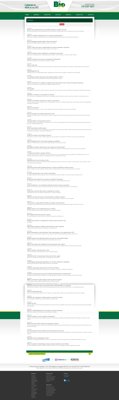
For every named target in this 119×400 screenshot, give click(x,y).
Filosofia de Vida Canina (51, 389)
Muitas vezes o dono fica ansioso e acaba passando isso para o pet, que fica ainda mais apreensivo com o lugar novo (52, 186)
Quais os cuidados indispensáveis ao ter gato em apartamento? (45, 35)
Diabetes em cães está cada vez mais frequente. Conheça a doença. (46, 197)
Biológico (33, 382)
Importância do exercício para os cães (38, 160)
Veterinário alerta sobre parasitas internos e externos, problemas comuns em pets (50, 167)
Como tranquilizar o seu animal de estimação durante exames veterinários (48, 185)
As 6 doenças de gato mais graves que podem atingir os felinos (45, 77)
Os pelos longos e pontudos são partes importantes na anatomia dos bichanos (44, 210)
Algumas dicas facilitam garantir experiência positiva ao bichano (41, 43)
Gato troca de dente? (33, 108)
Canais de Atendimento (50, 379)
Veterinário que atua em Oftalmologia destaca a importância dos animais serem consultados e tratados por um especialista (53, 72)
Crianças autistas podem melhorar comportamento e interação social (42, 228)
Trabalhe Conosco (49, 380)
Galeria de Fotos (49, 394)
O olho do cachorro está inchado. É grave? (39, 135)
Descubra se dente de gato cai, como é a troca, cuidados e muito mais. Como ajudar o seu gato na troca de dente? (51, 109)
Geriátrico (33, 391)
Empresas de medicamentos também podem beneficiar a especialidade (42, 263)
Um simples (29, 222)
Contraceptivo (34, 390)
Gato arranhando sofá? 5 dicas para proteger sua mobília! (43, 141)
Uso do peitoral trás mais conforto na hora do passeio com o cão (45, 331)
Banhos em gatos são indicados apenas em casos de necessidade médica (47, 238)
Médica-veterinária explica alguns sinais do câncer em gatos (44, 279)
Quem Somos (48, 375)
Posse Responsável (50, 388)
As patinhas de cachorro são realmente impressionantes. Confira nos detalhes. (44, 192)
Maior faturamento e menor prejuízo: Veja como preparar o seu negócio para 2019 (50, 232)
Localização (66, 376)
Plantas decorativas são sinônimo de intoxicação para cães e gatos (46, 244)
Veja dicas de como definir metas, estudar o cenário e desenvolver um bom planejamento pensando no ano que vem (52, 233)
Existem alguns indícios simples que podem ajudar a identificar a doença (43, 281)
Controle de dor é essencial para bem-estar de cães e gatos (43, 256)
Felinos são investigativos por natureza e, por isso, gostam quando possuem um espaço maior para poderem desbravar (52, 37)
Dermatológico (34, 392)
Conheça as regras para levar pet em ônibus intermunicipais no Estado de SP (49, 273)
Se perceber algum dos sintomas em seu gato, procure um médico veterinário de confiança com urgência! (50, 269)
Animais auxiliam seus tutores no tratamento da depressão (43, 59)
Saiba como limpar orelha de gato (36, 128)
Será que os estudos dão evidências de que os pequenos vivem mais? (42, 48)
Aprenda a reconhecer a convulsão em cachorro (40, 94)
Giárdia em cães (31, 303)
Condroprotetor (34, 388)
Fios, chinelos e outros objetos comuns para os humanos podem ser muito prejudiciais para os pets (48, 180)
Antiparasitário (34, 381)
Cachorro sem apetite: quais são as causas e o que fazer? (43, 100)
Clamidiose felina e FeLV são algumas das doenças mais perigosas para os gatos (44, 78)
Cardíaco (33, 384)
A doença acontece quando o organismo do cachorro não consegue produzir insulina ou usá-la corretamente (50, 198)
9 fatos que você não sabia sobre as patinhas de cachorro (43, 191)
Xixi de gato (30, 89)
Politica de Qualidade (50, 377)
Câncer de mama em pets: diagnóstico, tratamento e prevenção (45, 53)
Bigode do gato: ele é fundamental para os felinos (41, 209)
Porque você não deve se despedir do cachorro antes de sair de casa (46, 220)
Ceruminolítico (34, 385)
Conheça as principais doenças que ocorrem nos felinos (43, 268)
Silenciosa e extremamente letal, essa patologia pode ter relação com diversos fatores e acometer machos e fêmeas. (52, 54)
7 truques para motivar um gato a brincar (38, 153)
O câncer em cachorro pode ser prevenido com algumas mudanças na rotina (43, 84)
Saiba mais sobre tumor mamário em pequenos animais (42, 323)
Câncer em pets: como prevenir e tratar (38, 250)
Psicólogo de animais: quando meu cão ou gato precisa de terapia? (46, 147)
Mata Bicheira (34, 393)
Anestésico (33, 375)
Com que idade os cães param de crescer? (39, 121)
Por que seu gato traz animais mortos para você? (41, 113)
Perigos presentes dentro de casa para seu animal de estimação (45, 179)
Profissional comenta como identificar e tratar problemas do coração (42, 312)
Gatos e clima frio (32, 65)
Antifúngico (33, 379)
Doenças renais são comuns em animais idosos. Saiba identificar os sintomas (49, 285)
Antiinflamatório (34, 380)
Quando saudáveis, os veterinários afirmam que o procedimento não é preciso (44, 239)
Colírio (32, 387)
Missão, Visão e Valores (51, 376)
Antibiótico (33, 376)
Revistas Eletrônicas (50, 391)
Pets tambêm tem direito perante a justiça (39, 214)
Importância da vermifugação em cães (38, 338)
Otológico (33, 394)
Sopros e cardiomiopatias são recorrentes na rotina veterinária (45, 310)
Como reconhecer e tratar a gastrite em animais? (41, 316)
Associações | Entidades (50, 390)
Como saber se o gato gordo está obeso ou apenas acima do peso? (46, 203)
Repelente (33, 396)
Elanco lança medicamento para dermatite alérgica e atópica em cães (46, 29)
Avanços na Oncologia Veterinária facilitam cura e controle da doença (42, 251)
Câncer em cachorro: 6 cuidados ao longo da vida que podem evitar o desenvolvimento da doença (55, 83)
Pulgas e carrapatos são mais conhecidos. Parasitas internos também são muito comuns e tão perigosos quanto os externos (53, 168)
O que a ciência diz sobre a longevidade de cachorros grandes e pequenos (48, 47)
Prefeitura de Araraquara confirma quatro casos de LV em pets (45, 297)
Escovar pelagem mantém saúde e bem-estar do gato (42, 41)
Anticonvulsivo (34, 377)
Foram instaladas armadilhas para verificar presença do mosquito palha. (42, 298)
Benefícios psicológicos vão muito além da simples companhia (41, 60)
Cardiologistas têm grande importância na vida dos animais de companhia (48, 262)
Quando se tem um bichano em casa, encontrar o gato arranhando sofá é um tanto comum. (46, 142)
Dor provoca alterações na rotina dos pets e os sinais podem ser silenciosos (43, 257)
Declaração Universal (50, 386)
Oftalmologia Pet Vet (33, 71)
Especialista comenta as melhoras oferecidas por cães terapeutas (45, 226)
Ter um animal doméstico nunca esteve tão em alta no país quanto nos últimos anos (45, 216)
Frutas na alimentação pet (34, 291)
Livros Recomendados (50, 392)
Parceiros (48, 381)
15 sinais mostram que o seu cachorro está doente (41, 173)
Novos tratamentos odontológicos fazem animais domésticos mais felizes (48, 344)
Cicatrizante (33, 386)
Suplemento (33, 397)
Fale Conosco (66, 375)
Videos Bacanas (49, 395)
